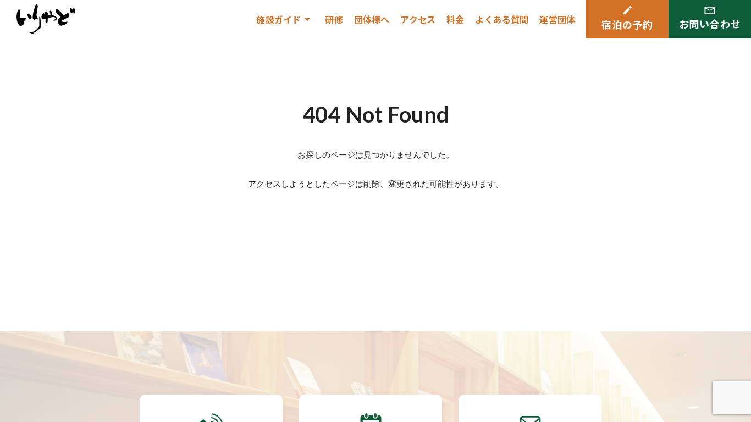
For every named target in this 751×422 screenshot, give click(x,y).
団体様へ (372, 19)
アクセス (417, 19)
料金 (455, 19)
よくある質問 (501, 19)
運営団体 (557, 19)
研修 (334, 19)
